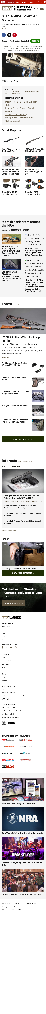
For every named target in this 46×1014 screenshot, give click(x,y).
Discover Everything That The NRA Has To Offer (22, 864)
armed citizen (20, 501)
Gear (3, 667)
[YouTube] (45, 2)
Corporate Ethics (31, 904)
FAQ (3, 633)
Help (3, 636)
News (4, 357)
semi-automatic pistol (34, 501)
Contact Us (6, 630)
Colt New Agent (12, 120)
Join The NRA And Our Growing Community (23, 833)
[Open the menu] (42, 8)
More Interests (24, 461)
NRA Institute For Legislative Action (14, 696)
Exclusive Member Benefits (12, 711)
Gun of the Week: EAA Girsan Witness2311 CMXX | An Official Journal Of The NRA (11, 276)
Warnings (5, 907)
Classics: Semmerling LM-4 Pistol (14, 378)
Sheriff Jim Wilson (11, 466)
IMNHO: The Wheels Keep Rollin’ (21, 339)
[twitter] (9, 33)
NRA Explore (6, 699)
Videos (4, 681)
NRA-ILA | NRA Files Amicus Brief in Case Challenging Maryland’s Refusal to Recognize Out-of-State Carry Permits (34, 286)
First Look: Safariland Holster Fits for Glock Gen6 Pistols (15, 420)
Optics (4, 674)
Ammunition (6, 664)
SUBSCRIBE (13, 603)
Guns (4, 29)
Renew (23, 2)
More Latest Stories (28, 439)
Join (18, 2)
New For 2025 (7, 661)
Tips (7, 357)
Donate (30, 2)
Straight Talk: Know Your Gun (15, 405)
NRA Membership (8, 707)
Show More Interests (28, 573)
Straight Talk (9, 501)
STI (19, 94)
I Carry (5, 539)
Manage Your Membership (11, 717)
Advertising (6, 626)
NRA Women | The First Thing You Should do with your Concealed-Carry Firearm (11, 251)
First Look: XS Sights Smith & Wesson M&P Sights (15, 364)
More (16, 305)
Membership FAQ (8, 714)
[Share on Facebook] (3, 33)
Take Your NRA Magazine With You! (19, 803)
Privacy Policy (6, 904)
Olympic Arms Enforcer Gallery (19, 117)
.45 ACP (7, 91)
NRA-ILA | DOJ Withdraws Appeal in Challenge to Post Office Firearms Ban (34, 252)
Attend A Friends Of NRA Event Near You (21, 894)
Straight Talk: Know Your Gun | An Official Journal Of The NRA (22, 497)
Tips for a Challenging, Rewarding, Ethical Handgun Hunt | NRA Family (20, 506)
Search (4, 640)
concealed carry (17, 91)
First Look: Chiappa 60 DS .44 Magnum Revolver (15, 392)
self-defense (30, 91)
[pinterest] (14, 33)
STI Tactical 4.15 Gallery (16, 114)
